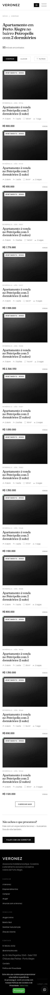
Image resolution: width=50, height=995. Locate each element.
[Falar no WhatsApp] (44, 989)
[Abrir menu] (44, 5)
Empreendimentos (10, 889)
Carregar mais (25, 804)
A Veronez (7, 884)
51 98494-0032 (9, 946)
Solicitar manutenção (12, 927)
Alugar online (8, 917)
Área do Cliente (9, 931)
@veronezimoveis (10, 950)
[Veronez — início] (11, 5)
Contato (6, 963)
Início (5, 16)
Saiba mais (24, 985)
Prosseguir (19, 990)
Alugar (24, 59)
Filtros (42, 59)
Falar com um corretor (18, 840)
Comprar (10, 59)
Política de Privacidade (12, 968)
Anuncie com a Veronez (12, 903)
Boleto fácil (7, 922)
